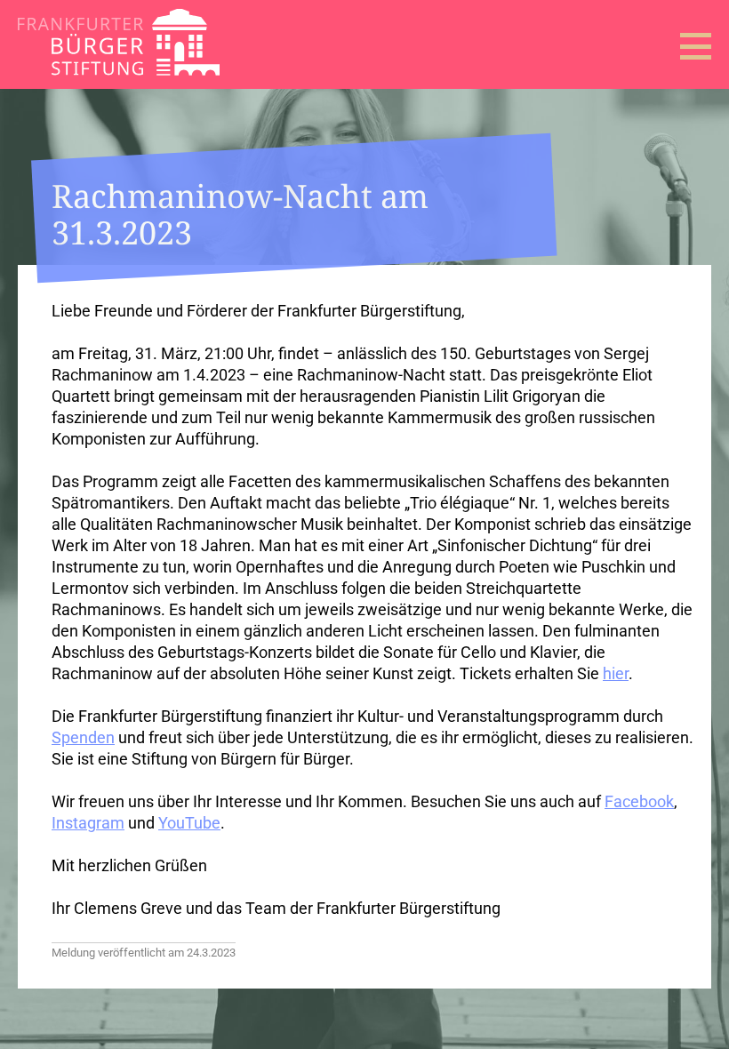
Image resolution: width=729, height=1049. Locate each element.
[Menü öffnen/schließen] (695, 46)
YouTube (189, 822)
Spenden (83, 737)
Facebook (639, 801)
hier (616, 673)
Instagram (88, 822)
